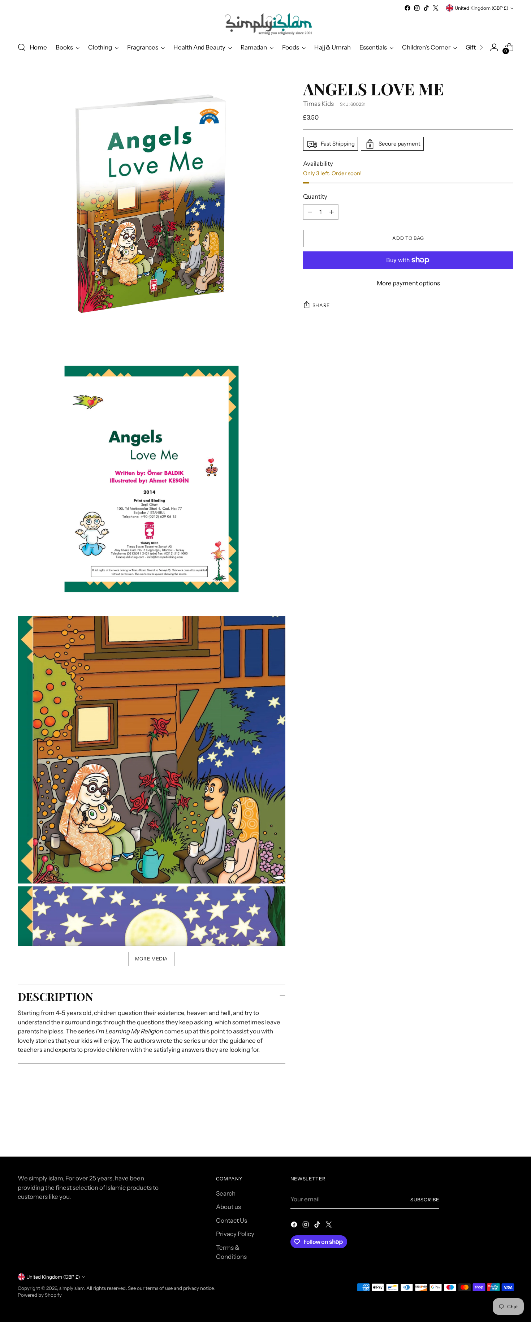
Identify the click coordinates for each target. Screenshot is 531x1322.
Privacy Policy (235, 1233)
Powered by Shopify (40, 1295)
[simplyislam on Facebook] (407, 8)
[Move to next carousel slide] (507, 1132)
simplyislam (71, 1288)
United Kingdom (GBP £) (481, 8)
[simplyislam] (265, 24)
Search (226, 1193)
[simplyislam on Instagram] (417, 8)
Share (321, 305)
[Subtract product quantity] (309, 212)
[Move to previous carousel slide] (491, 1132)
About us (228, 1206)
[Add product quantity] (331, 212)
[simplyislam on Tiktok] (426, 8)
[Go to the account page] (494, 47)
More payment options (408, 283)
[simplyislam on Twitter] (435, 8)
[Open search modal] (21, 47)
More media (151, 959)
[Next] (481, 47)
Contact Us (231, 1220)
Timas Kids (318, 103)
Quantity (315, 196)
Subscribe (424, 1199)
